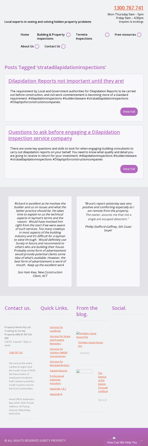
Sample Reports (58, 370)
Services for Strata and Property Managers (60, 340)
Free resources (125, 35)
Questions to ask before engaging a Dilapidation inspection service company (64, 135)
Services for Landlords (56, 329)
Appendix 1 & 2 (58, 388)
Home (25, 35)
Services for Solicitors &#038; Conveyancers (59, 352)
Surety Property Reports (32, 9)
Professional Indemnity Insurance (57, 379)
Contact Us (52, 46)
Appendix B (56, 394)
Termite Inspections (84, 37)
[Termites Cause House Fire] (90, 335)
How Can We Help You (122, 442)
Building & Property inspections (51, 37)
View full (129, 112)
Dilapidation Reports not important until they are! (66, 80)
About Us (27, 46)
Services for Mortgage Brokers (59, 363)
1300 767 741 (128, 7)
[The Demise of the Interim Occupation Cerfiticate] (84, 376)
